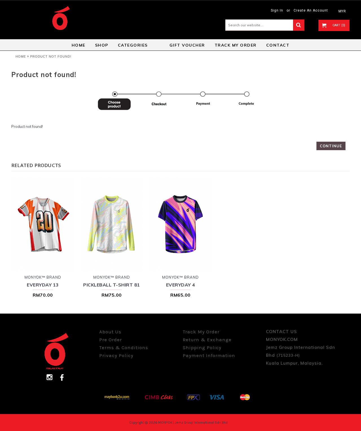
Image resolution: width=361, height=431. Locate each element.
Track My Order (201, 331)
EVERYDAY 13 (43, 285)
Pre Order (110, 339)
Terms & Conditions (123, 347)
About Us (110, 331)
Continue (331, 146)
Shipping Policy (202, 347)
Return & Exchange (207, 339)
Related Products (36, 165)
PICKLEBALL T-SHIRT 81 (111, 285)
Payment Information (209, 355)
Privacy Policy (116, 355)
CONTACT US (281, 331)
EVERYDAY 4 (180, 285)
